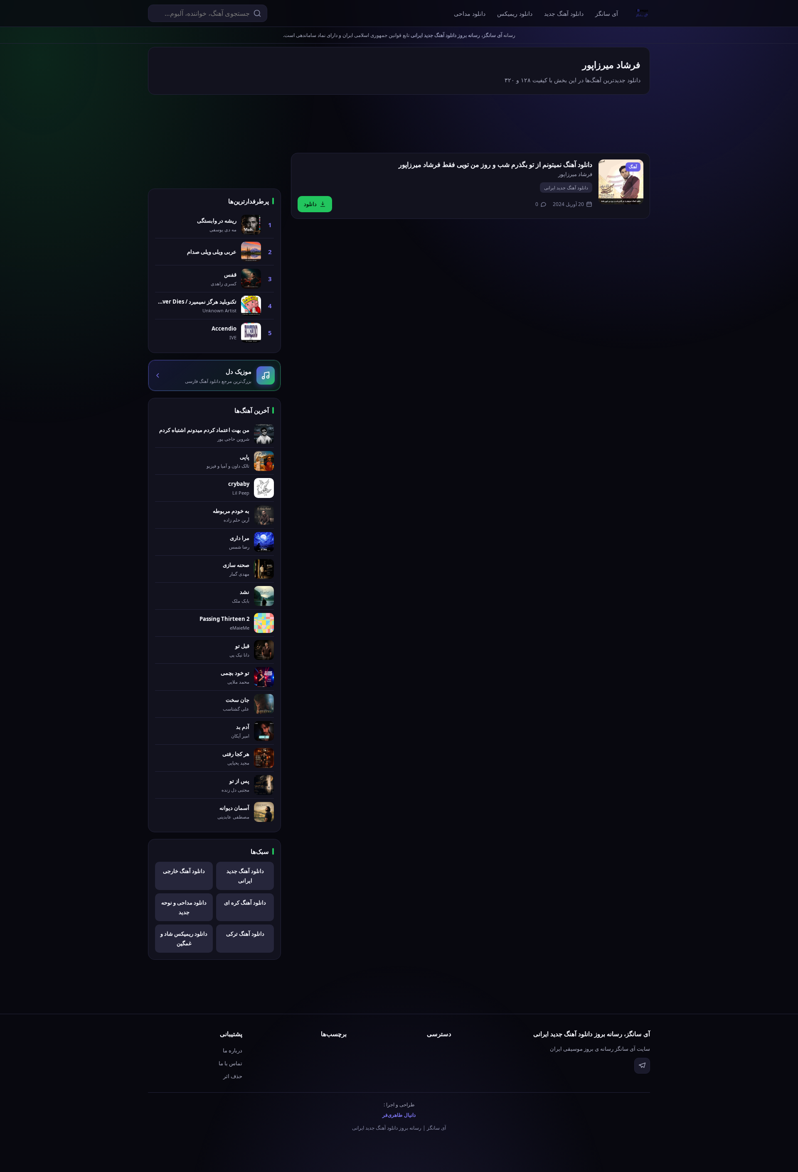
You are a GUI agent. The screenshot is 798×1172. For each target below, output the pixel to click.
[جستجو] (257, 13)
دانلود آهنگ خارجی (184, 871)
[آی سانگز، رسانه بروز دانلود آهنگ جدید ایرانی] (642, 13)
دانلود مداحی (469, 13)
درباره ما (232, 1050)
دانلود (310, 204)
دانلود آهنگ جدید (564, 13)
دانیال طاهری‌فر (399, 1114)
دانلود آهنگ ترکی (245, 933)
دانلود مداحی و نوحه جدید (184, 907)
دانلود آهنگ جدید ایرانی (566, 187)
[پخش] (620, 181)
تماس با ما (230, 1063)
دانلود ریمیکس (514, 13)
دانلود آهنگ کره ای (245, 902)
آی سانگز (606, 13)
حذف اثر (232, 1076)
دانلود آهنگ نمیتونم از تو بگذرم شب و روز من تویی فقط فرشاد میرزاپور (495, 164)
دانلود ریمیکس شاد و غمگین (183, 938)
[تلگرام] (642, 1066)
